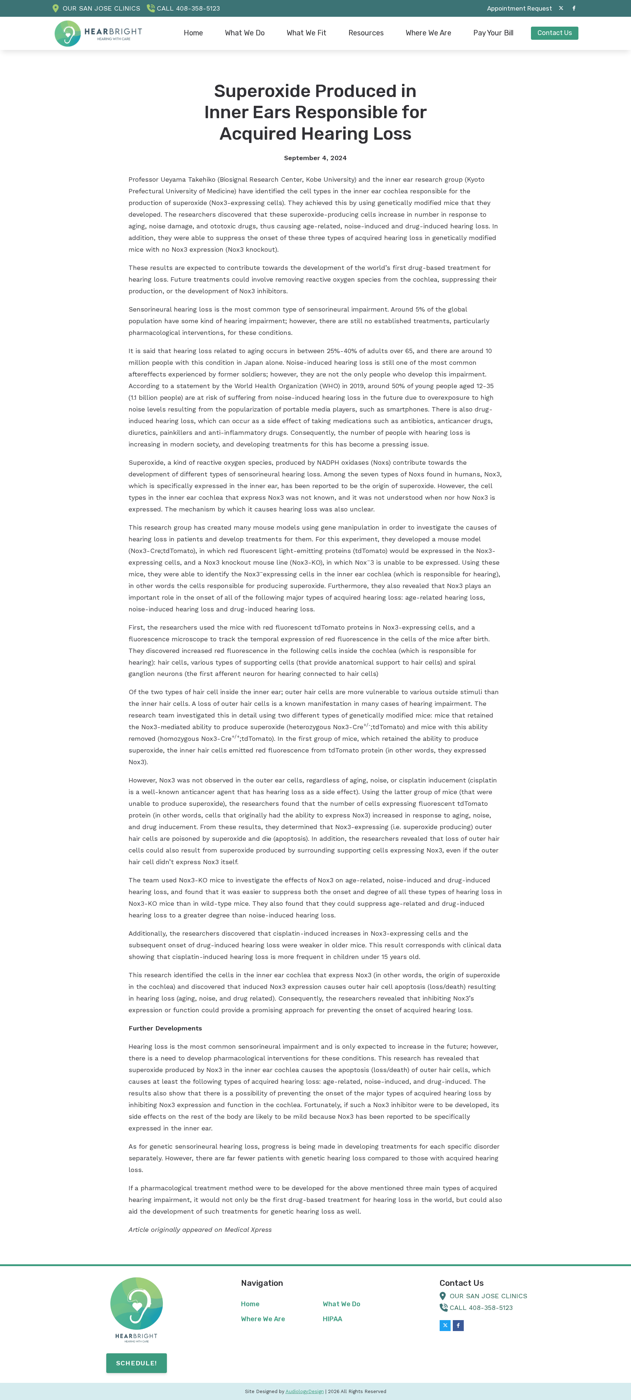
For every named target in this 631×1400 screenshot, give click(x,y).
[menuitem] (517, 8)
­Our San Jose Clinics (101, 8)
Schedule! (136, 1363)
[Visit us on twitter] (561, 8)
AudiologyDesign (305, 1391)
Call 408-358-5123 (188, 8)
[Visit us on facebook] (574, 8)
